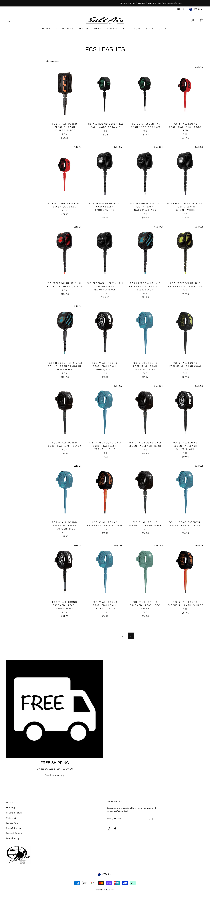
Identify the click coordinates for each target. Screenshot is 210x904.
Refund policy (12, 838)
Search (9, 802)
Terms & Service (13, 828)
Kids (126, 28)
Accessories (64, 28)
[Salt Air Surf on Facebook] (115, 828)
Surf (137, 28)
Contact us (11, 817)
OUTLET (163, 28)
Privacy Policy (12, 822)
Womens (112, 28)
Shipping (10, 807)
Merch (46, 28)
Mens (97, 28)
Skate (149, 28)
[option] (105, 3)
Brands (84, 28)
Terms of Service (14, 833)
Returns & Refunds (14, 812)
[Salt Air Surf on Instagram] (108, 828)
